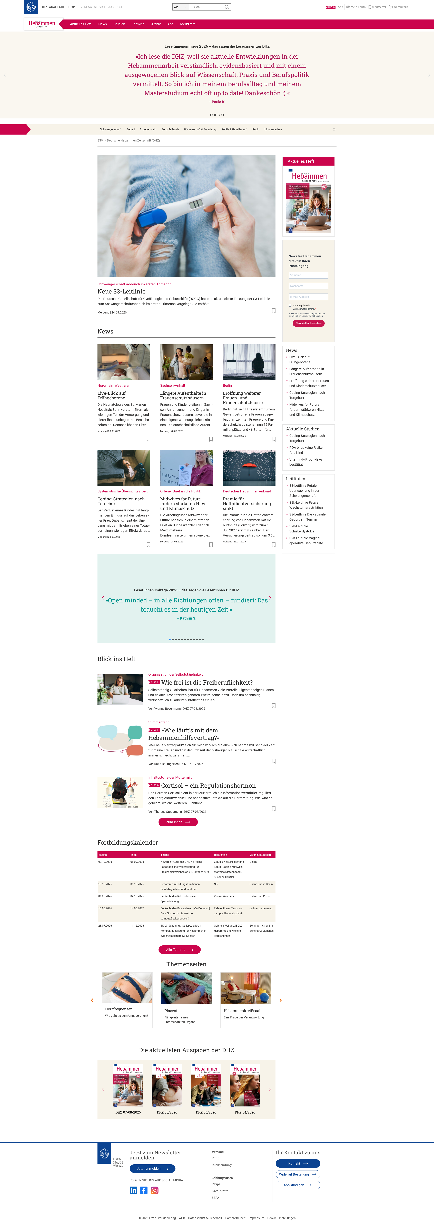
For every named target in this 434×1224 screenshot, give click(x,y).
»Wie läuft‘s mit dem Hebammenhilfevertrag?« (184, 733)
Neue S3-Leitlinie (121, 291)
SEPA (215, 1198)
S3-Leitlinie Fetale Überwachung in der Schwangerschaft (304, 490)
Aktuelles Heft (81, 24)
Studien (119, 24)
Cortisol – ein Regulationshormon (208, 785)
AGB (182, 1218)
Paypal (217, 1184)
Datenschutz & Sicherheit (205, 1218)
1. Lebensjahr (148, 129)
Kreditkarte (220, 1191)
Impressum (256, 1218)
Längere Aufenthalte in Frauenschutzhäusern (183, 395)
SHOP (71, 7)
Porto (215, 1158)
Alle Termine (176, 950)
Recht (255, 129)
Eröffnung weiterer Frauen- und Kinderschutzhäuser (243, 397)
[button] (318, 75)
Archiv (156, 24)
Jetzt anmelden (149, 1169)
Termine (138, 24)
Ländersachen (273, 129)
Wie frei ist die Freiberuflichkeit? (207, 682)
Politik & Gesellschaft (234, 129)
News (102, 24)
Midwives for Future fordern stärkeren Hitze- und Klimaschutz (184, 503)
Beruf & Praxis (170, 129)
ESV (100, 140)
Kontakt (294, 1163)
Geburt (130, 129)
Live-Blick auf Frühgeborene (111, 395)
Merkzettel (188, 24)
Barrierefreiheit (235, 1218)
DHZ (44, 7)
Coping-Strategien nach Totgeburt (121, 501)
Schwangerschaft (110, 129)
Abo (170, 24)
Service (100, 7)
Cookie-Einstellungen (281, 1218)
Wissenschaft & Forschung (200, 129)
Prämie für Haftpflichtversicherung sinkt (247, 503)
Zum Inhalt (174, 822)
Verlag (86, 7)
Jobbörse (115, 7)
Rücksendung (222, 1165)
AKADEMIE (57, 7)
